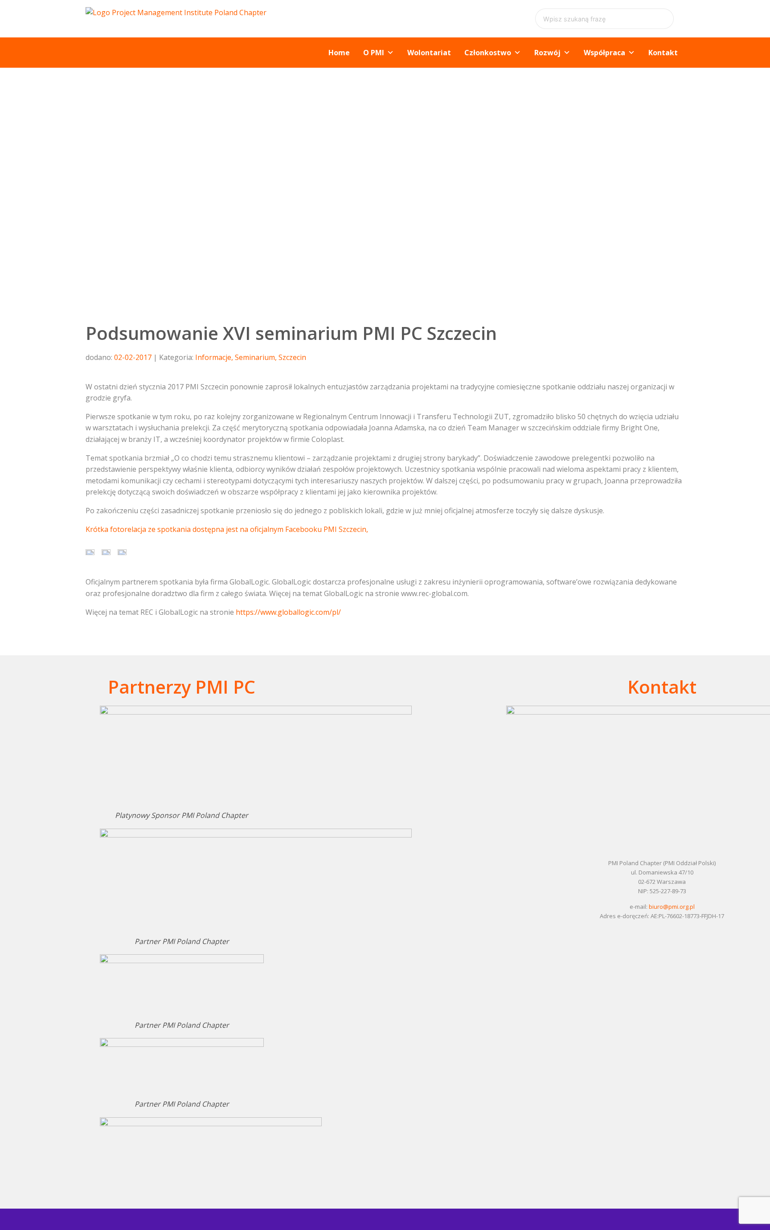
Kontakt (663, 52)
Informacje (213, 357)
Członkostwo (487, 52)
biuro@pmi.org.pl (672, 907)
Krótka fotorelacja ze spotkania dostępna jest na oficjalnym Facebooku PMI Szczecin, (227, 529)
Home (339, 52)
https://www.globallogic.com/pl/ (288, 612)
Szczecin (292, 357)
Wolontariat (429, 52)
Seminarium (255, 357)
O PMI (373, 52)
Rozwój (547, 52)
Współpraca (604, 52)
